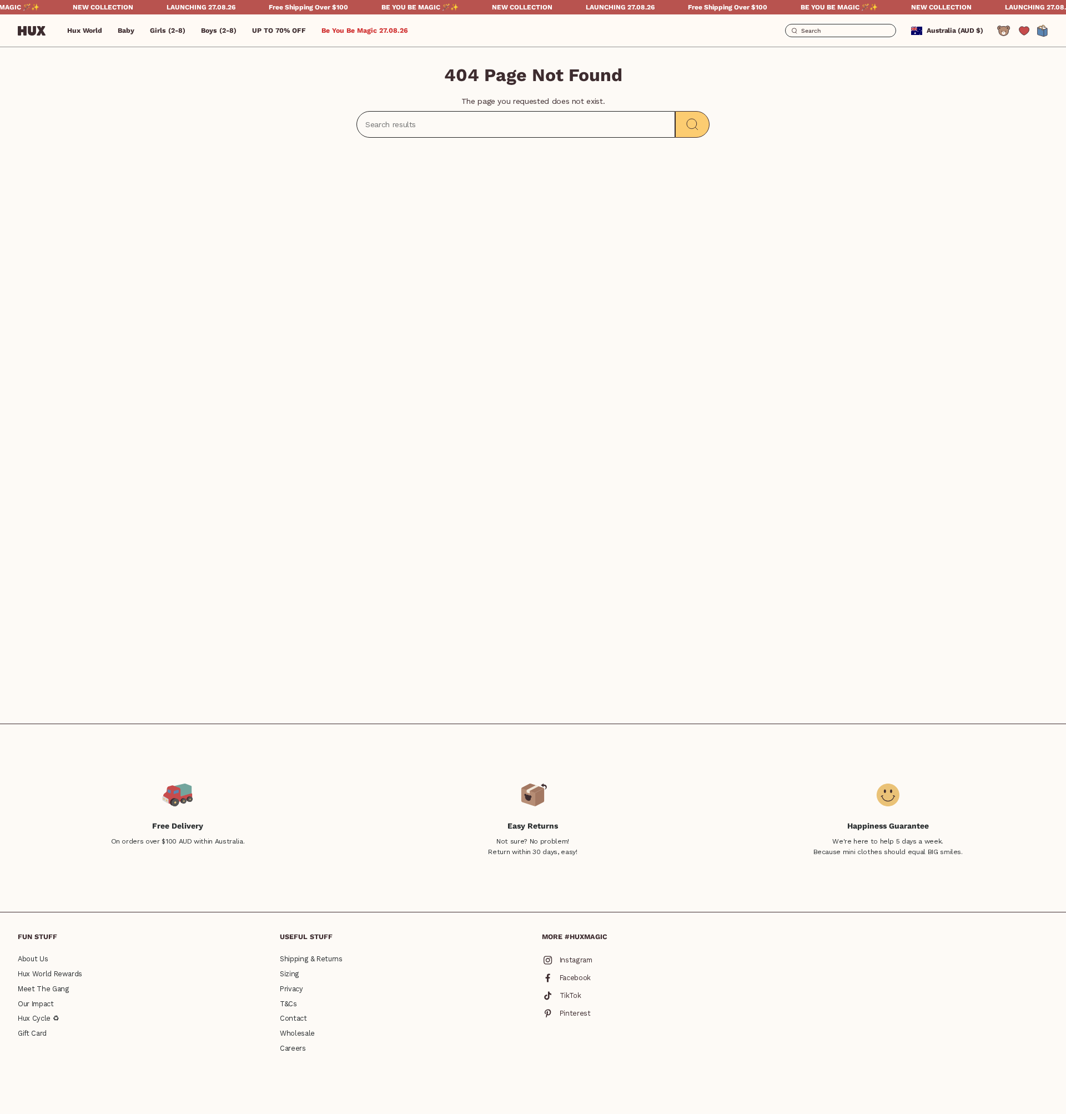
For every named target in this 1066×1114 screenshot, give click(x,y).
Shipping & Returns (311, 959)
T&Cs (288, 1004)
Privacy (291, 989)
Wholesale (297, 1033)
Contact (293, 1018)
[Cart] (1042, 31)
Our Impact (36, 1004)
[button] (126, 30)
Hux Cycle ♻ (38, 1018)
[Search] (692, 124)
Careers (293, 1048)
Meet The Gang (43, 989)
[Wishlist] (1024, 31)
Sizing (289, 974)
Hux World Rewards (50, 974)
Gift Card (32, 1033)
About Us (33, 959)
